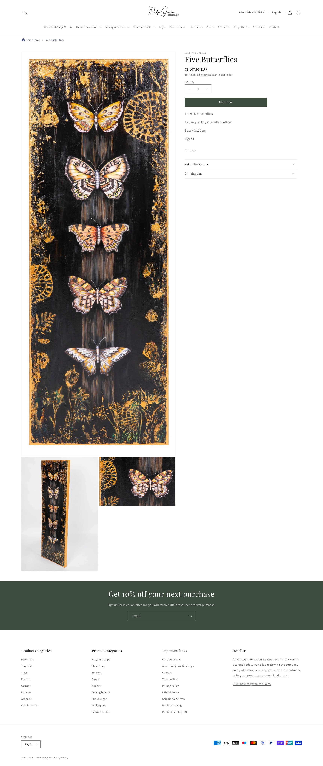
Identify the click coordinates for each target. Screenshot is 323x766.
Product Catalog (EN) (175, 712)
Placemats (27, 659)
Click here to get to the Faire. (252, 684)
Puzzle (96, 679)
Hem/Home (33, 40)
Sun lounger (99, 699)
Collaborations (171, 659)
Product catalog (172, 705)
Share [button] (192, 150)
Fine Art (26, 679)
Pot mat (26, 692)
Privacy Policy (170, 685)
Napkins (96, 685)
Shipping (204, 74)
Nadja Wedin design (39, 757)
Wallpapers (98, 705)
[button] (25, 12)
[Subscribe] (191, 616)
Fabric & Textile (101, 712)
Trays (24, 672)
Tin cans (97, 672)
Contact (167, 672)
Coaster (26, 685)
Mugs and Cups (101, 659)
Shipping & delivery (173, 699)
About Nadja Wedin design (178, 666)
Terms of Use (170, 679)
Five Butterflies (54, 40)
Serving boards (101, 692)
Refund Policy (170, 692)
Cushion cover (30, 705)
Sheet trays (98, 666)
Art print (26, 699)
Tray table (27, 666)
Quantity (189, 81)
